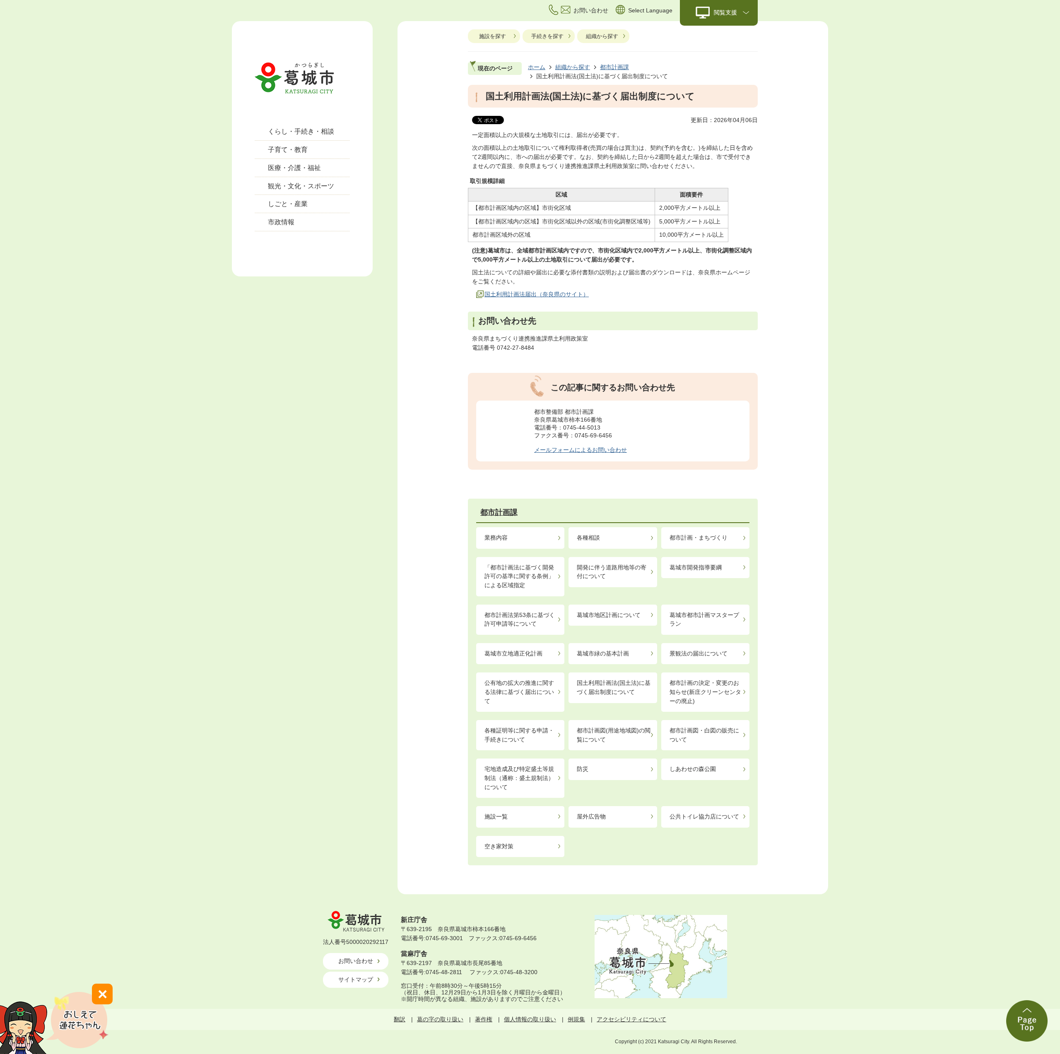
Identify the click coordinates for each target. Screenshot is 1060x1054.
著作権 (483, 1019)
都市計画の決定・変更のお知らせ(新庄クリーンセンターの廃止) (705, 691)
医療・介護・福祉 (294, 167)
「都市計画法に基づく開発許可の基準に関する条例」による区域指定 (519, 576)
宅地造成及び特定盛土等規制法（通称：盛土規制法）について (519, 778)
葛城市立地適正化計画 (513, 653)
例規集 (576, 1019)
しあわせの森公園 (693, 769)
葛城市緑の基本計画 (603, 653)
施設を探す (492, 36)
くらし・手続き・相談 (301, 131)
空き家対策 (498, 846)
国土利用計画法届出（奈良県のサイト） (536, 294)
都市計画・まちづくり (699, 537)
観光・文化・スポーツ (301, 186)
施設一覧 (496, 816)
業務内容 (496, 537)
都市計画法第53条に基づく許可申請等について (519, 619)
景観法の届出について (699, 653)
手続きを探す (547, 36)
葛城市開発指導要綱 (696, 567)
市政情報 (281, 222)
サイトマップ (355, 979)
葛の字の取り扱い (440, 1019)
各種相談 (588, 537)
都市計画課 (614, 67)
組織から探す (602, 36)
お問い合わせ (355, 961)
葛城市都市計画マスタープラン (704, 619)
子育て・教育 (288, 149)
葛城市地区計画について (609, 615)
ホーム (536, 67)
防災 (582, 769)
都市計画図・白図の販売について (704, 735)
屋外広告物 (591, 816)
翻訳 (399, 1019)
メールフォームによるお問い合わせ (580, 450)
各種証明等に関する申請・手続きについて (519, 735)
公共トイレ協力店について (704, 816)
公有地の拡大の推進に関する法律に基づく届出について (519, 691)
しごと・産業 (288, 203)
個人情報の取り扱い (530, 1019)
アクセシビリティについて (631, 1019)
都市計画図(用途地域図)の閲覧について (613, 735)
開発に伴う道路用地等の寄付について (611, 572)
